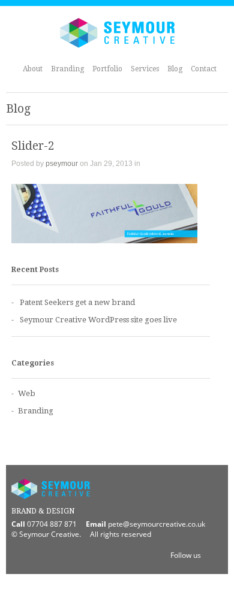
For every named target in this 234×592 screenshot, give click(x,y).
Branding (67, 69)
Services (145, 69)
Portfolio (107, 69)
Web (26, 393)
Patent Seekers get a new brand (77, 302)
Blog (174, 69)
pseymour (62, 163)
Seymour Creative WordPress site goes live (98, 319)
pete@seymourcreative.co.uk (156, 524)
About (33, 69)
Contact (204, 69)
